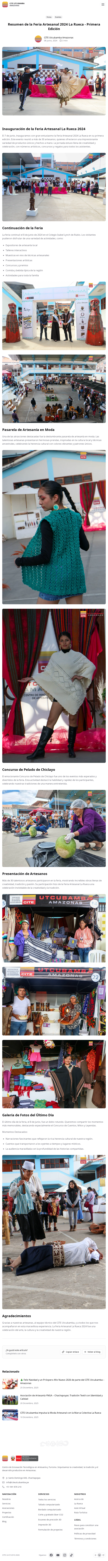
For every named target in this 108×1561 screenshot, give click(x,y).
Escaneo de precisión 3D (49, 1519)
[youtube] (57, 1555)
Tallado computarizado (49, 1504)
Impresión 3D (44, 1524)
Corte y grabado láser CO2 (50, 1514)
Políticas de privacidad (84, 1533)
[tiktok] (71, 1555)
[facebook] (51, 1555)
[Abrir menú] (103, 4)
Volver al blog (94, 1352)
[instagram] (64, 1555)
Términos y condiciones (85, 1538)
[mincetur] (24, 1458)
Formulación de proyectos (50, 1529)
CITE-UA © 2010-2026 (11, 1555)
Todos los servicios (47, 1499)
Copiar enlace (72, 1352)
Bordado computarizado (49, 1509)
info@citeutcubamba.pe (17, 1482)
